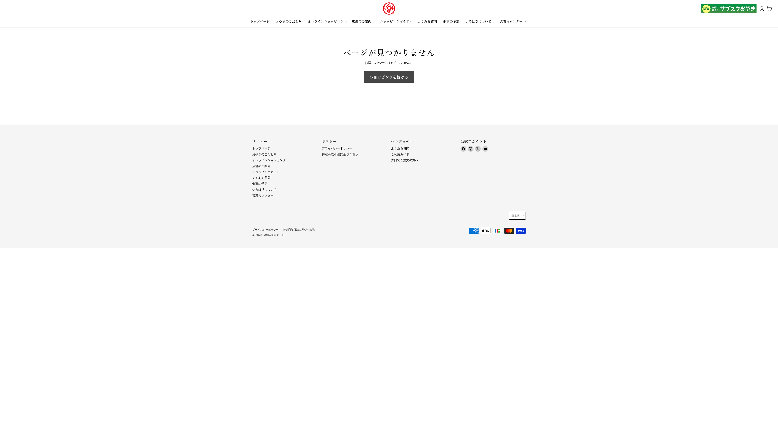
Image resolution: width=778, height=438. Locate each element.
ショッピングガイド (395, 21)
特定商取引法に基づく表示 (340, 154)
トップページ (260, 21)
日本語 (515, 215)
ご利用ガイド (400, 154)
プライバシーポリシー (337, 148)
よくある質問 (427, 21)
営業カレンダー (511, 21)
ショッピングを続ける (389, 76)
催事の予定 (451, 21)
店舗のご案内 (362, 21)
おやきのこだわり (289, 21)
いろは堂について (478, 21)
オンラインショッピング (326, 21)
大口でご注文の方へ (404, 160)
